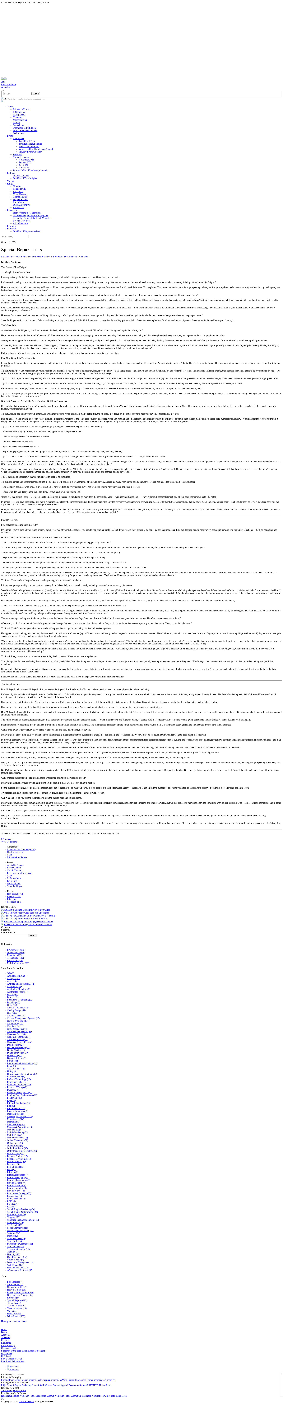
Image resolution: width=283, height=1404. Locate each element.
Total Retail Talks (21, 175)
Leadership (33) (14, 1098)
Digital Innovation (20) (17, 1052)
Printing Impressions (10, 1380)
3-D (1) (10, 973)
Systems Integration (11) (18, 1249)
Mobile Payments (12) (17, 1137)
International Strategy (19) (19, 1084)
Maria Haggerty (20, 194)
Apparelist (110, 1380)
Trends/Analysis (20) (17, 1308)
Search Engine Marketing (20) (21, 1209)
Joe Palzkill (18, 207)
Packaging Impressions (51, 1380)
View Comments (9, 841)
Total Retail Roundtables (30, 144)
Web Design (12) (15, 1265)
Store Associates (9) (16, 1238)
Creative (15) (13, 1026)
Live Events (18, 138)
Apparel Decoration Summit (73, 1385)
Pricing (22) (12, 1172)
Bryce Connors (14, 867)
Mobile (16, 122)
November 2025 (26, 159)
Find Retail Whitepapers (12, 1361)
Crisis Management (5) (17, 1029)
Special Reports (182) (17, 1300)
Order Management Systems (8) (22, 1151)
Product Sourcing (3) (17, 1188)
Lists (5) (11, 1106)
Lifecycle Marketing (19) (18, 1103)
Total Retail (6, 1390)
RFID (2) (11, 1201)
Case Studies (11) (15, 1284)
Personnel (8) (13, 1164)
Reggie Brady (19, 189)
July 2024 (23, 165)
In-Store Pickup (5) (16, 1076)
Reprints (5, 1340)
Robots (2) (12, 1204)
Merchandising (20, 120)
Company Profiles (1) (17, 1287)
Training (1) (12, 1251)
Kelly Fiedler (13, 881)
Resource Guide (8, 84)
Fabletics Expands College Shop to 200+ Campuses (28, 924)
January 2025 (25, 162)
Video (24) (12, 1311)
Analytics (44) (13, 978)
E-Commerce (19, 112)
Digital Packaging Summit (27, 1385)
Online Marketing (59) (17, 1140)
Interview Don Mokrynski (19, 873)
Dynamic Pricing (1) (16, 1058)
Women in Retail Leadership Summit (36, 1396)
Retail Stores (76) (15, 960)
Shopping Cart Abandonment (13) (23, 1220)
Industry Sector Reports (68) (20, 1292)
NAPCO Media (26, 1401)
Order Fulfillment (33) (17, 1148)
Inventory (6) (13, 1090)
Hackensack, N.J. (15, 894)
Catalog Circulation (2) (17, 1007)
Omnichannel (19, 125)
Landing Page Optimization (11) (22, 1095)
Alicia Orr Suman (15, 865)
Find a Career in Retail (11, 1358)
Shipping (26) (13, 1217)
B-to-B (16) (12, 994)
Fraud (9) (11, 1066)
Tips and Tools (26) (16, 1305)
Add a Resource (20, 223)
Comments (83, 256)
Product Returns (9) (16, 1182)
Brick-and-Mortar (21, 109)
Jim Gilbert (18, 191)
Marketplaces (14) (15, 1119)
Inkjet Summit (7, 1385)
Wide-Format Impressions (74, 1380)
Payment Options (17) (17, 1156)
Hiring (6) (11, 1071)
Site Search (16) (14, 1225)
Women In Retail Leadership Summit (36, 149)
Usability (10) (13, 1254)
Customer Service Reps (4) (19, 1042)
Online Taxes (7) (15, 1143)
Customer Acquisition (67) (19, 1031)
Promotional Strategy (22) (19, 1193)
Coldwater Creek (15, 852)
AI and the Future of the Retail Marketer (31, 218)
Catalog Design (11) (16, 1010)
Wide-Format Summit (50, 1385)
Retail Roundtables (10, 1396)
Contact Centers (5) (16, 1015)
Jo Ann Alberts (14, 878)
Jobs (3, 81)
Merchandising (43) (16, 1124)
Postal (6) (11, 1169)
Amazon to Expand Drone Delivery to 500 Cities (27, 910)
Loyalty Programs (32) (17, 1111)
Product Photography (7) (18, 1180)
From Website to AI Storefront (27, 212)
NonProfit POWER (101, 1396)
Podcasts (11, 173)
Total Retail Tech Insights (25, 178)
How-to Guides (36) (16, 1289)
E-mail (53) (12, 1060)
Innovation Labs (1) (16, 1082)
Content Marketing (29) (18, 1021)
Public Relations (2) (16, 1198)
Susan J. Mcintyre (21, 205)
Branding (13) (13, 1002)
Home (4, 1329)
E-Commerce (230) (16, 950)
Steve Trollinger (14, 886)
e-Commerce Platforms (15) (20, 1270)
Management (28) (15, 1114)
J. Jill (9, 854)
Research (11, 226)
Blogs (10, 183)
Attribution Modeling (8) (18, 989)
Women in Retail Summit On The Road (72, 1396)
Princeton (11, 899)
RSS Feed (6, 1356)
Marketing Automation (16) (20, 1116)
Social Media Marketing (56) (20, 1230)
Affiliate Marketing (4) (17, 976)
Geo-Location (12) (15, 1068)
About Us (5, 1335)
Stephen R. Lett (20, 199)
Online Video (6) (15, 1145)
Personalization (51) (16, 1161)
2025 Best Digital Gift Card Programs (30, 215)
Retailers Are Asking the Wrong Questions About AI (28, 921)
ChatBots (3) (13, 1013)
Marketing (18, 117)
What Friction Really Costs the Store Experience (26, 912)
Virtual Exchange (21, 157)
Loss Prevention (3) (16, 1108)
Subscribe (11, 228)
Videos (10, 181)
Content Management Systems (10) (23, 1018)
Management (19, 114)
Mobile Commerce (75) (18, 963)
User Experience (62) (17, 1257)
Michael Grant (13, 883)
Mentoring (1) (13, 1121)
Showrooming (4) (15, 1222)
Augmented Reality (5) (17, 991)
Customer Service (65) (17, 1039)
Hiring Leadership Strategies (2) (22, 1074)
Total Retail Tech (27, 141)
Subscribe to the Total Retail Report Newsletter (23, 1350)
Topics (10, 106)
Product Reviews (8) (16, 1185)
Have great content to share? (14, 1321)
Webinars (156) (14, 1313)
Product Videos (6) (16, 1190)
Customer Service (9, 1348)
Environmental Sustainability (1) (22, 1063)
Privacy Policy (8, 1345)
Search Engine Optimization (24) (22, 1212)
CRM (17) (12, 1005)
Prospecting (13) (14, 1196)
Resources (12, 210)
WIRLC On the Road (29, 146)
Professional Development (25, 130)
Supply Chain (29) (15, 1246)
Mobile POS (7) (14, 1135)
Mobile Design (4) (15, 1129)
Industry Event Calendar (30, 151)
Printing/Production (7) (17, 1175)
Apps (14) (12, 981)
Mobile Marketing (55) (17, 1132)
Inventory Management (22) (20, 1092)
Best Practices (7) (15, 1282)
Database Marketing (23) (18, 1047)
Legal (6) (11, 1100)
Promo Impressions (96, 1380)
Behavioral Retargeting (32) (20, 999)
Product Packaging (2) (17, 1177)
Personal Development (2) (19, 1159)
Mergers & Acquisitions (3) (19, 1127)
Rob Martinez (19, 202)
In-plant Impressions (30, 1380)
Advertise (5, 87)
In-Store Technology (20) (19, 1079)
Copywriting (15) (15, 1023)
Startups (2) (12, 1236)
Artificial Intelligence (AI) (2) (20, 984)
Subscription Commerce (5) (20, 1243)
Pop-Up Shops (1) (15, 1167)
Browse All (24, 167)
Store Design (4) (14, 1241)
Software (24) (13, 1233)
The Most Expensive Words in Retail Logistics (25, 918)
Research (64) (13, 1297)
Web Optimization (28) (17, 1267)
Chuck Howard (14, 870)
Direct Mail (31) (14, 1055)
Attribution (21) (14, 986)
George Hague (20, 197)
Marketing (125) (14, 955)
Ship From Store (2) (16, 1214)
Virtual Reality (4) (15, 1259)
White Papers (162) (16, 1316)
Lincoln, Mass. (14, 896)
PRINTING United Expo (99, 1385)
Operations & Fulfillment (24, 128)
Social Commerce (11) (17, 1228)
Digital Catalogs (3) (16, 1050)
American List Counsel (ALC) (21, 849)
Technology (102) (15, 958)
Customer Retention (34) (18, 1037)
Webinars (17, 154)
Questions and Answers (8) (19, 1295)
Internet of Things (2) (17, 1087)
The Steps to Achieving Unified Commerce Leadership (29, 915)
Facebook (14, 1366)
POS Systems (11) (15, 1153)
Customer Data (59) (16, 1034)
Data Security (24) (15, 1045)
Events (10, 136)
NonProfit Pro (19, 1390)
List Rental (6, 1343)
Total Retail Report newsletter (27, 231)
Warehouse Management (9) (20, 1262)
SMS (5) (11, 1206)
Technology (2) (14, 1303)
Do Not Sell (6, 1353)
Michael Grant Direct (17, 857)
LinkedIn (14, 1369)
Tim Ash (17, 186)
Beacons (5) (12, 997)
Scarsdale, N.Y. (14, 902)
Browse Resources (21, 220)
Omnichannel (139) (16, 952)
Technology (18, 133)
